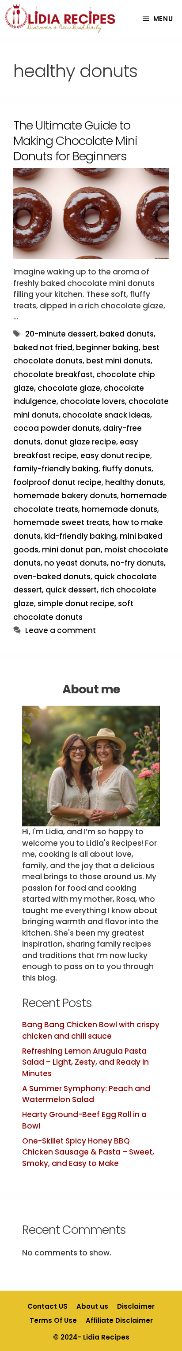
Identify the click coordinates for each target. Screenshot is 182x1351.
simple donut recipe (76, 603)
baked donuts (127, 334)
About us (92, 1306)
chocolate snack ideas (106, 415)
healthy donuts (134, 482)
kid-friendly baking (80, 536)
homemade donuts (119, 509)
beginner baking (107, 347)
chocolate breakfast (53, 374)
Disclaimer (136, 1306)
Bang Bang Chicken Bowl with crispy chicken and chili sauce (90, 1030)
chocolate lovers (92, 401)
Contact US (47, 1306)
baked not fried (42, 347)
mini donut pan (71, 549)
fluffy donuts (127, 468)
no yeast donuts (75, 563)
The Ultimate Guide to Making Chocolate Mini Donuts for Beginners (75, 140)
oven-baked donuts (52, 576)
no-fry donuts (137, 563)
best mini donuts (118, 360)
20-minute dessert (60, 334)
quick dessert (71, 590)
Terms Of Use (53, 1320)
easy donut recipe (115, 455)
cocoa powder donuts (56, 428)
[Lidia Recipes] (60, 18)
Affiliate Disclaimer (119, 1320)
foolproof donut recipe (57, 482)
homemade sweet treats (61, 522)
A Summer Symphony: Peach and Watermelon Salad (86, 1094)
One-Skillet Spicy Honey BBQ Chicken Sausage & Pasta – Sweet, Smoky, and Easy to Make (88, 1152)
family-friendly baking (56, 468)
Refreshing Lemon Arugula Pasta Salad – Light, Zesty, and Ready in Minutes (85, 1062)
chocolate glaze (69, 388)
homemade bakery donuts (65, 495)
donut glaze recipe (80, 442)
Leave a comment (60, 630)
